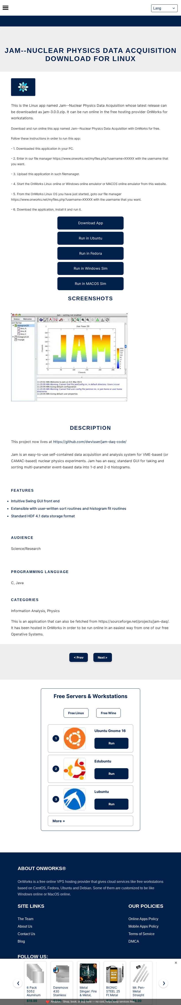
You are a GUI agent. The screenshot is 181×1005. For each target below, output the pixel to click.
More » (59, 821)
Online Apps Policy (143, 919)
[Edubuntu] (75, 769)
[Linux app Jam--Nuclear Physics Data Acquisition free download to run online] (23, 87)
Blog (21, 941)
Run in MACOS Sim (90, 283)
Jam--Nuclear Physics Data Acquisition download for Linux (91, 55)
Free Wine (108, 713)
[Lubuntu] (75, 799)
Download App (90, 223)
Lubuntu (101, 791)
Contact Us (26, 934)
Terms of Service (141, 934)
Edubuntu (102, 761)
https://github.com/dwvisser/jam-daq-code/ (89, 441)
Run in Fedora (90, 253)
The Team (25, 919)
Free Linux (76, 713)
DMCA (133, 941)
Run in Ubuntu (90, 238)
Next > (102, 657)
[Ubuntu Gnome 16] (75, 738)
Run (112, 743)
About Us (25, 926)
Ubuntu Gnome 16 (110, 731)
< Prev (78, 657)
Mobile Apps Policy (143, 926)
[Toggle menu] (5, 7)
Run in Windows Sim (90, 268)
